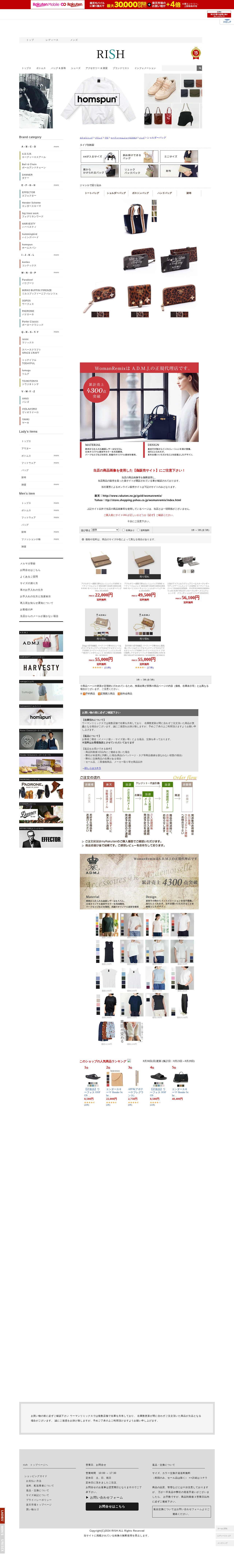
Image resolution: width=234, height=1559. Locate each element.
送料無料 (145, 530)
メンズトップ (222, 1543)
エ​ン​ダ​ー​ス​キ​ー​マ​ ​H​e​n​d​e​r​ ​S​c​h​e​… (114, 1092)
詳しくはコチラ (92, 768)
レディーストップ (224, 1536)
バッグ (142, 138)
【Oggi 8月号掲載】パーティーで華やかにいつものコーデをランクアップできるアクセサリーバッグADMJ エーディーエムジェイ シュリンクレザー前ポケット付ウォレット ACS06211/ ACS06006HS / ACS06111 (101, 650)
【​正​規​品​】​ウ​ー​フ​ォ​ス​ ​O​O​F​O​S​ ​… (92, 1092)
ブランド (98, 138)
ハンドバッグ (165, 193)
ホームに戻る (222, 1528)
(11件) (107, 667)
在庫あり (130, 530)
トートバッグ (92, 193)
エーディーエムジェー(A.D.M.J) (124, 138)
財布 (189, 193)
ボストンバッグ (140, 193)
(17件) (150, 667)
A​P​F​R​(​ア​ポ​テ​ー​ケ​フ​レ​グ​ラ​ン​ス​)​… (136, 1092)
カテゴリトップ (86, 138)
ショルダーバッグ (116, 193)
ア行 (106, 138)
